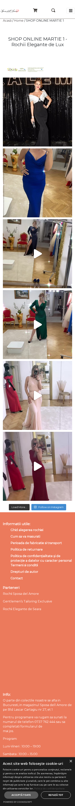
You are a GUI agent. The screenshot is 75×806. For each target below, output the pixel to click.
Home (18, 20)
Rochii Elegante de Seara (22, 609)
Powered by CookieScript (17, 801)
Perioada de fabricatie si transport (36, 543)
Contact (17, 578)
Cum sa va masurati (25, 536)
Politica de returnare (27, 549)
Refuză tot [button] (55, 795)
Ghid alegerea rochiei (27, 530)
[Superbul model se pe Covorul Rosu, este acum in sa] (37, 112)
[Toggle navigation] (71, 11)
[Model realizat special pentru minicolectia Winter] (37, 253)
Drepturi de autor (24, 572)
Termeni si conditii (24, 565)
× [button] (70, 761)
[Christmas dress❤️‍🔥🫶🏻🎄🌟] (37, 466)
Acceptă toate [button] (21, 795)
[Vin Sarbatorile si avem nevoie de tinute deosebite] (37, 324)
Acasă (7, 20)
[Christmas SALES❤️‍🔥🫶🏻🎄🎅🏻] (37, 395)
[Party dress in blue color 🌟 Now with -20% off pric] (37, 182)
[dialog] (37, 781)
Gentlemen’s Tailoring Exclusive (27, 601)
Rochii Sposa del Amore (21, 594)
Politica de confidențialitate (49, 788)
